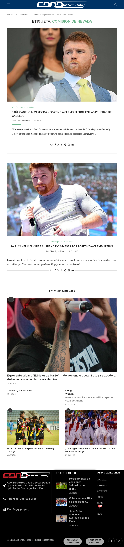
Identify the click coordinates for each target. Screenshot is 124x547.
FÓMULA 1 (102, 480)
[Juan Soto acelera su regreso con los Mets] (61, 518)
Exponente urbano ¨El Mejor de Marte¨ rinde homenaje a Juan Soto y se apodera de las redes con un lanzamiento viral (61, 377)
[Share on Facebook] (55, 145)
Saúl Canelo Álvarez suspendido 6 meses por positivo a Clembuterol (62, 246)
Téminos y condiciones (19, 390)
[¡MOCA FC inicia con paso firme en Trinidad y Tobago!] (33, 427)
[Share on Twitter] (58, 144)
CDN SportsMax (22, 121)
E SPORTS (102, 486)
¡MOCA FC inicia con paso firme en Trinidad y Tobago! (30, 450)
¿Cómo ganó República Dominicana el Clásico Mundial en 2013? (90, 450)
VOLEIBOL (102, 491)
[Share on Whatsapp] (62, 145)
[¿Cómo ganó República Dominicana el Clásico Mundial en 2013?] (91, 427)
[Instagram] (119, 541)
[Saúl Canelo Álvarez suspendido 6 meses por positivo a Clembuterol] (62, 199)
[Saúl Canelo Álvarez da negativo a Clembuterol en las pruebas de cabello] (62, 65)
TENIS (100, 503)
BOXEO (100, 497)
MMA (99, 514)
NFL (99, 509)
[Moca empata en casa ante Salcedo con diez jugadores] (61, 485)
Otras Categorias (108, 473)
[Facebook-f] (111, 541)
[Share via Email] (73, 145)
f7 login (69, 394)
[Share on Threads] (69, 144)
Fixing (68, 390)
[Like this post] (51, 145)
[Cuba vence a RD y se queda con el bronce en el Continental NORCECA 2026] (61, 502)
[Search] (115, 4)
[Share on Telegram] (65, 145)
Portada (10, 14)
